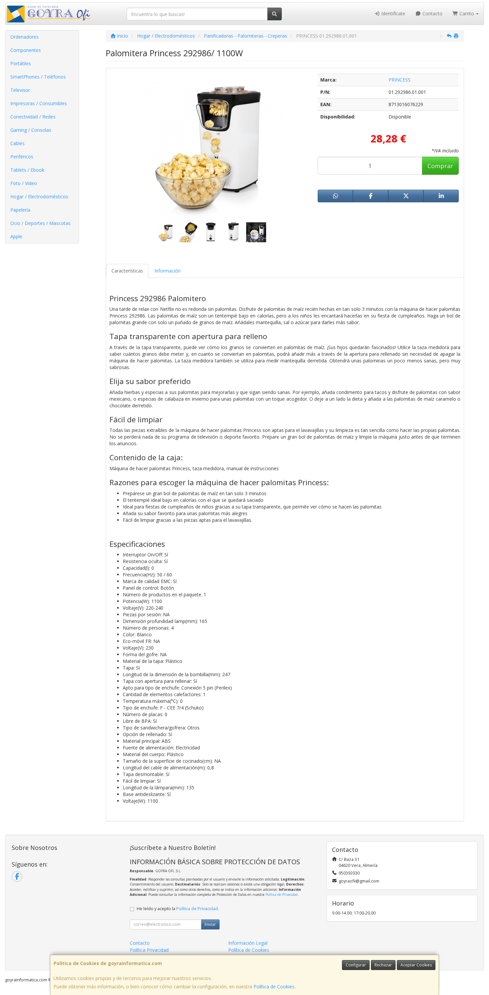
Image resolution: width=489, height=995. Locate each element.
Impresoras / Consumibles (38, 103)
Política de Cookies (273, 986)
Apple (16, 236)
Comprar (440, 166)
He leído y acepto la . (178, 908)
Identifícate (392, 13)
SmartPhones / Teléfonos (38, 77)
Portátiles (20, 63)
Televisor (20, 90)
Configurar (356, 965)
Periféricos (21, 156)
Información (167, 271)
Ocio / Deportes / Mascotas (40, 223)
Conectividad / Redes (33, 116)
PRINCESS (399, 80)
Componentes (25, 50)
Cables (17, 143)
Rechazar (383, 965)
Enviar (210, 924)
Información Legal (247, 943)
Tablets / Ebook (27, 170)
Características (127, 271)
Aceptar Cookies (416, 965)
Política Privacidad (149, 950)
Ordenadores (24, 37)
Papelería (20, 210)
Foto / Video (23, 183)
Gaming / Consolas (30, 130)
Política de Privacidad (281, 894)
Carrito (466, 13)
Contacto (431, 13)
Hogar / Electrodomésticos (39, 196)
